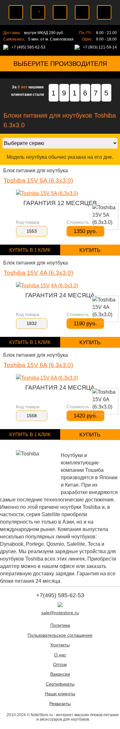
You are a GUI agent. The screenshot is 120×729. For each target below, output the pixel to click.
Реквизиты (60, 703)
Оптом (60, 664)
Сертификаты (60, 684)
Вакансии (60, 674)
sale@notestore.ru (60, 612)
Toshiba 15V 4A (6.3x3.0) (38, 272)
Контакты (60, 645)
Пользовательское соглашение (60, 635)
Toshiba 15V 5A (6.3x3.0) (38, 180)
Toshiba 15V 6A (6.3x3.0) (38, 365)
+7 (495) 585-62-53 (28, 47)
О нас (60, 654)
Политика (60, 625)
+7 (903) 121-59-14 (100, 47)
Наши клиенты (60, 693)
